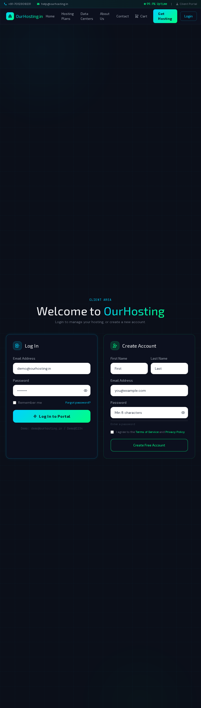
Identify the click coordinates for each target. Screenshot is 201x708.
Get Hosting (165, 16)
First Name (119, 358)
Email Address (24, 358)
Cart (143, 16)
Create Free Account (149, 445)
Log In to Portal (54, 416)
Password (21, 380)
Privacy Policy (175, 432)
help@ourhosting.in (54, 4)
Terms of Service (147, 432)
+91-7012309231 (19, 4)
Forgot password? (77, 403)
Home (50, 16)
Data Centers (87, 16)
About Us (105, 16)
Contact (122, 16)
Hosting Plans (68, 16)
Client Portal (188, 4)
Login (188, 16)
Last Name (159, 358)
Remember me (30, 402)
